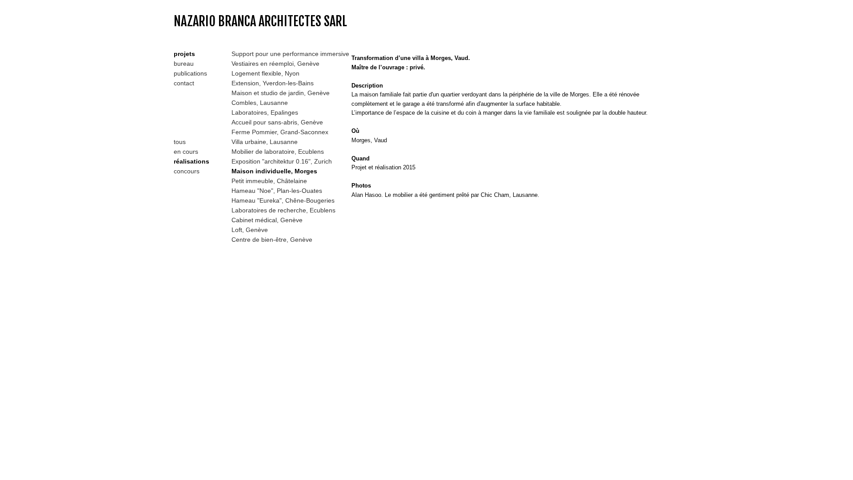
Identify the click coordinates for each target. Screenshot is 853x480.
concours (186, 171)
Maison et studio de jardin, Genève (280, 92)
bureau (184, 63)
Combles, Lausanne (259, 102)
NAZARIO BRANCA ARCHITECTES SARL (260, 21)
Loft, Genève (249, 229)
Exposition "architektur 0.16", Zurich (281, 161)
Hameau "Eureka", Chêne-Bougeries (283, 200)
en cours (186, 151)
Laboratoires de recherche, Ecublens (283, 210)
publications (190, 73)
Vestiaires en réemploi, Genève (275, 63)
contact (184, 83)
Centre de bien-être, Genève (271, 239)
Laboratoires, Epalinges (264, 112)
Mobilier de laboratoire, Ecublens (277, 151)
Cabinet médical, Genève (267, 220)
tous (180, 141)
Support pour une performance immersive (290, 53)
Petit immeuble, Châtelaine (269, 180)
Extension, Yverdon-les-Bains (272, 83)
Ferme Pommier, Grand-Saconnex (279, 132)
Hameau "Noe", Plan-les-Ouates (276, 190)
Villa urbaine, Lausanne (264, 141)
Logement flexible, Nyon (265, 73)
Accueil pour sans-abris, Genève (277, 122)
